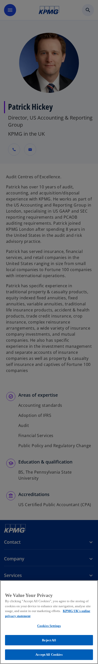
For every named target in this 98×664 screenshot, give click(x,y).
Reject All (49, 640)
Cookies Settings (49, 626)
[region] (49, 622)
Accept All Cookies (48, 654)
